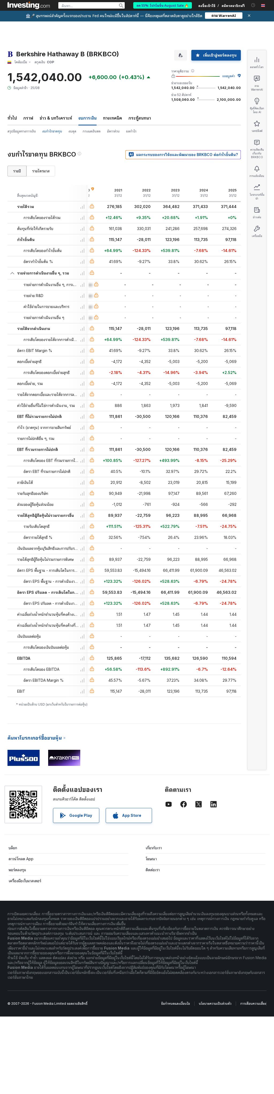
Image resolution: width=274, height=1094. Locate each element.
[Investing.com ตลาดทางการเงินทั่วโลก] (28, 5)
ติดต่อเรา (153, 869)
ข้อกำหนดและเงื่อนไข (175, 1004)
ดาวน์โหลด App (21, 858)
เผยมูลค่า (228, 76)
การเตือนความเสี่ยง (253, 1004)
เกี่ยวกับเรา (154, 847)
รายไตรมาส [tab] (41, 171)
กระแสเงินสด (92, 131)
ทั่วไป (12, 118)
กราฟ (28, 118)
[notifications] (253, 5)
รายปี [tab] (17, 171)
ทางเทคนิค (112, 118)
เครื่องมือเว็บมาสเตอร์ (25, 880)
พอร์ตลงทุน (17, 869)
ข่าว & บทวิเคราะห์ (56, 118)
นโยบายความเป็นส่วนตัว (215, 1004)
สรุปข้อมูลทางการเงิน (21, 131)
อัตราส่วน (113, 131)
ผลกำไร (131, 131)
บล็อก (13, 847)
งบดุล (72, 131)
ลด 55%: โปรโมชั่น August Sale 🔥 (162, 5)
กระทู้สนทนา (139, 118)
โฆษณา (151, 858)
